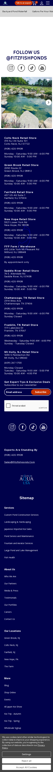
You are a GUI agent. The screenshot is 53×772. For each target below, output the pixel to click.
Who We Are (10, 576)
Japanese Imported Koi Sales (18, 529)
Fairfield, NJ (9, 652)
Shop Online (10, 692)
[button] (26, 102)
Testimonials (10, 597)
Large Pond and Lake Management (21, 550)
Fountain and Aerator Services (18, 543)
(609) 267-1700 (13, 362)
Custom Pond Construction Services (21, 514)
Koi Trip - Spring (11, 720)
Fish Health (9, 557)
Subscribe (40, 392)
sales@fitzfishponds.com (19, 462)
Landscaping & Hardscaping (17, 521)
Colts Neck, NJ (11, 645)
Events (7, 699)
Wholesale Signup (12, 728)
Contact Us (9, 619)
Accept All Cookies (26, 767)
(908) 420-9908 (13, 148)
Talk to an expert (23, 3)
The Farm (9, 666)
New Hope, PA (11, 659)
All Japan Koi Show (13, 706)
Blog (6, 685)
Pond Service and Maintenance (19, 536)
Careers (8, 611)
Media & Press (11, 590)
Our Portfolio (10, 604)
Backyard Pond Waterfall (14, 11)
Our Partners (10, 583)
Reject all (26, 760)
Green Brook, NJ (12, 638)
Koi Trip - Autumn (12, 713)
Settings (26, 754)
